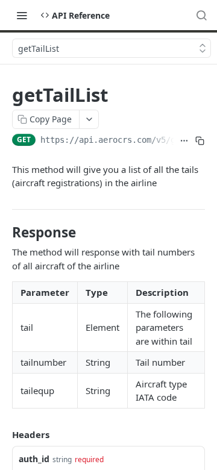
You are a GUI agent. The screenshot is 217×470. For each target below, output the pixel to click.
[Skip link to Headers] (3, 434)
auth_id (34, 459)
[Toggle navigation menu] (21, 15)
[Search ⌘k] (201, 15)
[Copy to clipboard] (199, 141)
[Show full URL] (184, 141)
